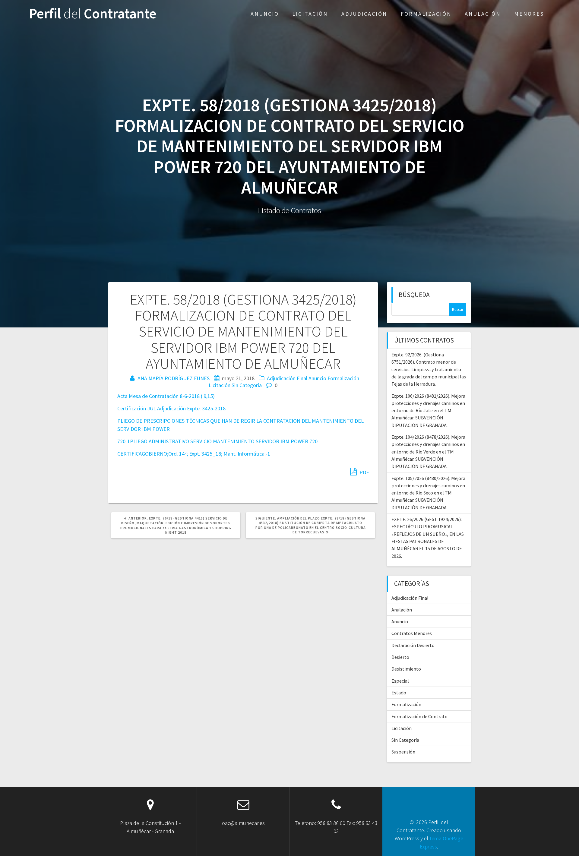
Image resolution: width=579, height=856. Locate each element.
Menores (529, 13)
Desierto (400, 657)
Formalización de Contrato (419, 716)
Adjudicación (364, 13)
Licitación (310, 13)
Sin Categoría (247, 385)
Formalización (426, 13)
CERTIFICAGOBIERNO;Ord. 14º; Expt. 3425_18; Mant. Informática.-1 (193, 453)
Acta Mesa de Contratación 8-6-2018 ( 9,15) (166, 396)
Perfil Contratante (93, 14)
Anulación (483, 13)
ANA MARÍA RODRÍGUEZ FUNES (174, 378)
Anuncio (265, 13)
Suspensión (403, 752)
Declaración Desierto (413, 645)
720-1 (123, 441)
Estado (398, 693)
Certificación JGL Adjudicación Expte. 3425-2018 (171, 408)
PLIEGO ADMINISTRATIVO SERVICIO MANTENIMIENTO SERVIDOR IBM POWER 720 (224, 441)
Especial (400, 681)
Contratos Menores (411, 633)
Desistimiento (406, 669)
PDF (363, 472)
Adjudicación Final (287, 378)
